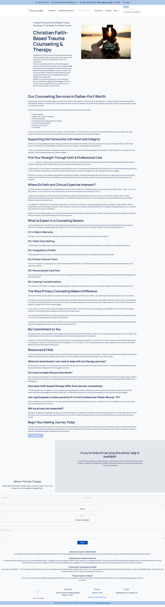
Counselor (52, 11)
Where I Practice (84, 11)
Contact (108, 11)
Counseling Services (65, 11)
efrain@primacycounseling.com (65, 2)
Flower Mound (7, 486)
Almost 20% (32, 162)
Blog (115, 11)
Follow (127, 2)
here (67, 152)
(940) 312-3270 (43, 2)
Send (82, 542)
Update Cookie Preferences (97, 597)
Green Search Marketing (103, 603)
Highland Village (31, 488)
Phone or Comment (82, 520)
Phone (82, 509)
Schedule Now (35, 436)
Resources (99, 11)
